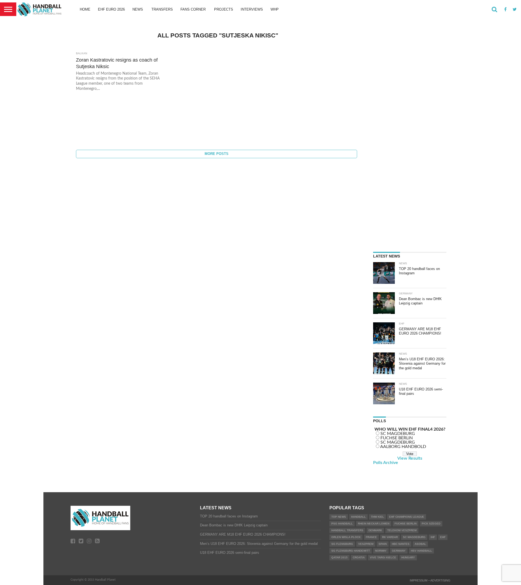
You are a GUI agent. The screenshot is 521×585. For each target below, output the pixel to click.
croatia (359, 557)
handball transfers (347, 530)
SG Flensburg (342, 543)
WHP (275, 9)
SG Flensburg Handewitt (350, 550)
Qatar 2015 (339, 557)
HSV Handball (421, 550)
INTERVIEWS (252, 9)
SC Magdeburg (414, 537)
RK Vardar (390, 537)
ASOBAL (420, 543)
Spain (383, 543)
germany (399, 550)
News (137, 9)
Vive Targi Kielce (383, 557)
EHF (443, 537)
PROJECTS (223, 9)
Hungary (408, 557)
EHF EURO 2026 (111, 9)
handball (358, 516)
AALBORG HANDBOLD (403, 446)
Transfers (162, 9)
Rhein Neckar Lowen (373, 523)
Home (85, 9)
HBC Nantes (400, 543)
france (371, 537)
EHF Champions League (406, 516)
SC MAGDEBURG (397, 433)
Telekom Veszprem (402, 530)
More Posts (216, 154)
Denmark (375, 530)
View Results (409, 458)
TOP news (338, 516)
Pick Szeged (431, 523)
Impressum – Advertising (430, 580)
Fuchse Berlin (406, 523)
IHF (433, 537)
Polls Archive (385, 462)
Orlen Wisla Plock (346, 537)
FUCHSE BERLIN (396, 438)
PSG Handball (342, 523)
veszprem (365, 543)
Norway (381, 550)
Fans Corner (193, 9)
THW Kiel (377, 516)
